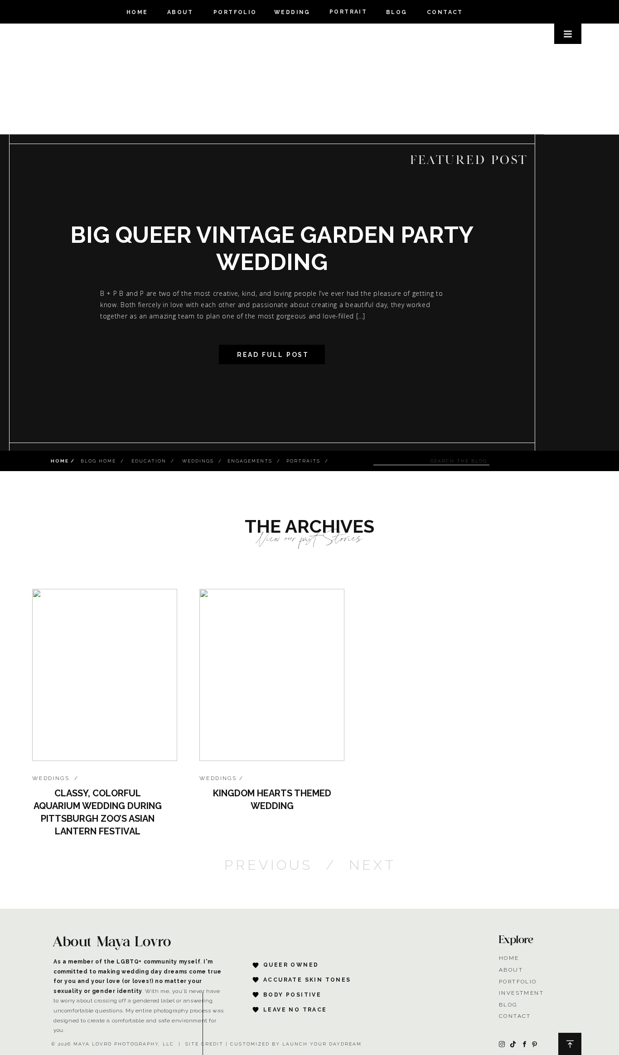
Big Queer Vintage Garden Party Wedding (272, 248)
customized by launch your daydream (296, 1043)
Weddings (50, 778)
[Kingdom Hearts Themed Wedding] (271, 675)
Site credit (204, 1043)
